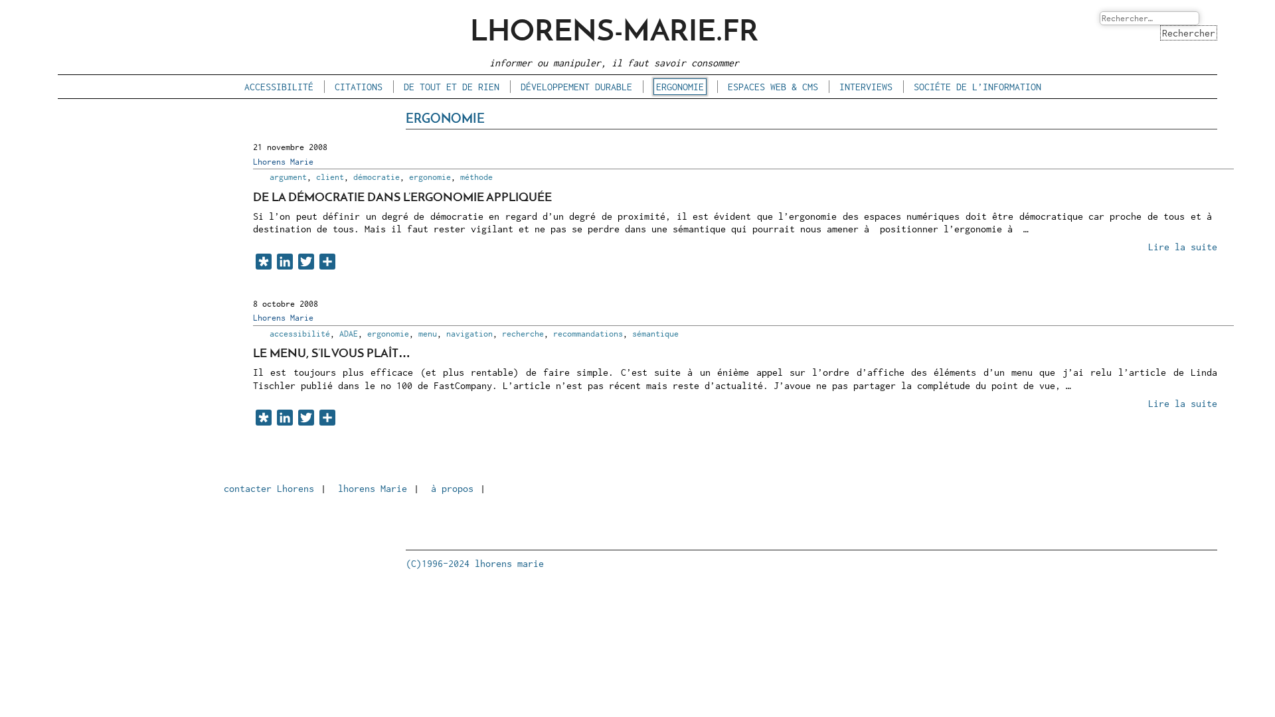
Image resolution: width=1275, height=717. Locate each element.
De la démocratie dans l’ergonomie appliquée (402, 198)
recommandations (588, 334)
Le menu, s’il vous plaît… (331, 354)
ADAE (348, 334)
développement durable (576, 86)
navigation (469, 334)
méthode (476, 177)
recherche (523, 334)
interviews (865, 86)
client (330, 177)
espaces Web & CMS (773, 86)
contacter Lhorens (269, 488)
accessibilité (278, 86)
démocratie (376, 177)
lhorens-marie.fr (614, 33)
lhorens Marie (372, 488)
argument (288, 177)
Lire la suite (1182, 246)
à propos (452, 488)
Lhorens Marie (283, 162)
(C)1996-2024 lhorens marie (475, 563)
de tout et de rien (451, 86)
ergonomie (680, 86)
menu (427, 334)
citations (358, 86)
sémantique (655, 334)
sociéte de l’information (977, 86)
